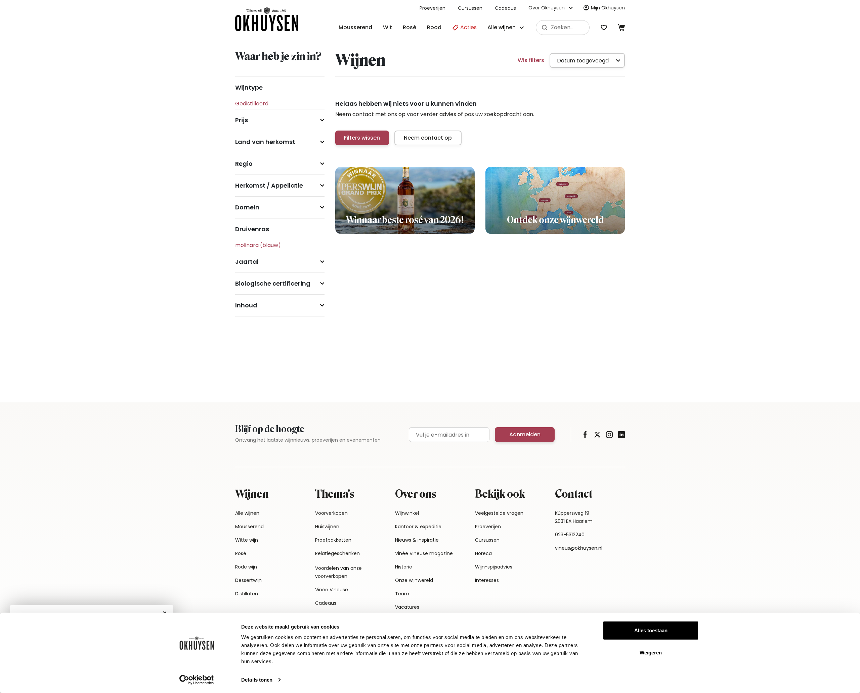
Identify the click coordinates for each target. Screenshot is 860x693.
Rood (434, 27)
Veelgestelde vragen (499, 513)
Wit (387, 27)
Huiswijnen (327, 526)
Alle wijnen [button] (501, 27)
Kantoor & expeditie (418, 526)
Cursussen (470, 8)
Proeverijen (432, 8)
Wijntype (249, 87)
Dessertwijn (248, 580)
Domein (247, 207)
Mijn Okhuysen (608, 7)
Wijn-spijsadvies (493, 566)
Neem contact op (428, 138)
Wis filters (531, 60)
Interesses (487, 580)
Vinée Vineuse (331, 589)
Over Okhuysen (546, 7)
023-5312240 (570, 534)
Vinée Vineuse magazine (424, 553)
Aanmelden (525, 434)
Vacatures (407, 607)
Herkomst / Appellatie (269, 185)
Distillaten (246, 593)
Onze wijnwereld (414, 580)
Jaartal (247, 261)
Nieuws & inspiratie (417, 540)
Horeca (483, 553)
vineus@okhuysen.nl (578, 548)
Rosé (409, 27)
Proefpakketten (333, 540)
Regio (244, 163)
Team (402, 593)
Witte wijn (246, 540)
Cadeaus (505, 8)
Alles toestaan (651, 630)
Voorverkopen (331, 513)
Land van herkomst (265, 142)
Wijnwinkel (407, 513)
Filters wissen (362, 138)
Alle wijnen (247, 513)
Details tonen (256, 680)
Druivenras (252, 229)
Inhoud (246, 305)
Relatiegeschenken (337, 553)
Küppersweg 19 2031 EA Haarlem (574, 517)
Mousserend (355, 27)
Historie (403, 566)
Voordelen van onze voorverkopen (338, 572)
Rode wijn (246, 566)
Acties (468, 27)
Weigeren (651, 652)
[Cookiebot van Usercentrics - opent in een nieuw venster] (196, 680)
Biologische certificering (272, 283)
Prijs (241, 120)
